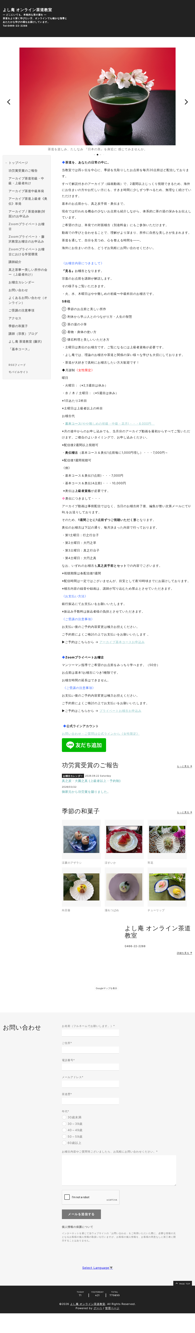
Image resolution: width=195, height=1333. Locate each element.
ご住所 (67, 1042)
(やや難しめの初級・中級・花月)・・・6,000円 (110, 423)
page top (184, 1284)
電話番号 (68, 1060)
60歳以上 (75, 1143)
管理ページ (112, 1308)
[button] (8, 101)
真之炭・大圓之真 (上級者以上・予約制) (91, 781)
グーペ (98, 1308)
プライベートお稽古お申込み (120, 711)
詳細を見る (183, 952)
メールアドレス (72, 1077)
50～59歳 (75, 1136)
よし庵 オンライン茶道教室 (27, 9)
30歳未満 (75, 1117)
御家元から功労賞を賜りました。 (86, 792)
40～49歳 (75, 1130)
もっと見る (183, 766)
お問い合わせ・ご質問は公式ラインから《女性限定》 (101, 734)
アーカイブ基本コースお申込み (122, 642)
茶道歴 (67, 1094)
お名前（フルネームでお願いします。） (88, 1025)
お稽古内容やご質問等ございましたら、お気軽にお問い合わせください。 (110, 1151)
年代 (65, 1111)
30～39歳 (75, 1124)
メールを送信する (81, 1214)
